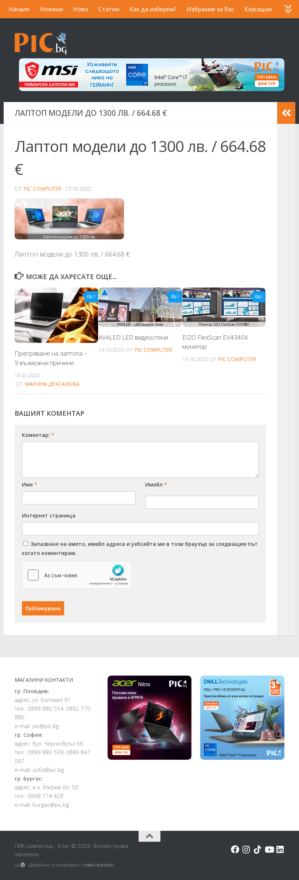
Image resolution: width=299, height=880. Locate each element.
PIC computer (42, 188)
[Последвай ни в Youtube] (269, 849)
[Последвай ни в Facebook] (235, 849)
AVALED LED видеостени (133, 337)
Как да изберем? (152, 9)
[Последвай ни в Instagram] (246, 849)
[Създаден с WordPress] (22, 865)
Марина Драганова (52, 383)
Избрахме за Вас (210, 9)
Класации (258, 9)
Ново (80, 9)
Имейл (156, 484)
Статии (108, 9)
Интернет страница (48, 515)
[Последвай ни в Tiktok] (257, 849)
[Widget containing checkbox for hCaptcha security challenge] (77, 575)
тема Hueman (98, 864)
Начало (19, 9)
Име (29, 484)
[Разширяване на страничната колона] (286, 113)
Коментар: (38, 434)
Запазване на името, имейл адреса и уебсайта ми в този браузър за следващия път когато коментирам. (140, 548)
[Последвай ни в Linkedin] (280, 849)
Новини (51, 9)
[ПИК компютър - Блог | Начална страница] (40, 44)
